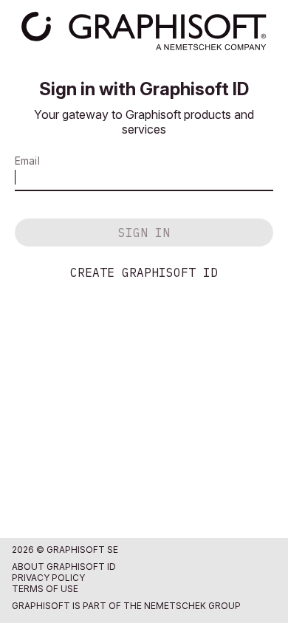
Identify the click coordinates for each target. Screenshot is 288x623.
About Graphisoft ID (64, 566)
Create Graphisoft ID (144, 272)
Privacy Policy (48, 577)
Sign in (144, 232)
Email (27, 160)
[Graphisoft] (143, 31)
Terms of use (45, 588)
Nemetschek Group (192, 605)
